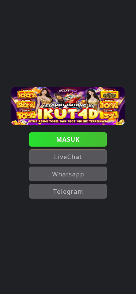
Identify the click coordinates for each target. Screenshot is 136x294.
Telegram (68, 191)
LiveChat (68, 157)
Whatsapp (68, 174)
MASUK (68, 139)
